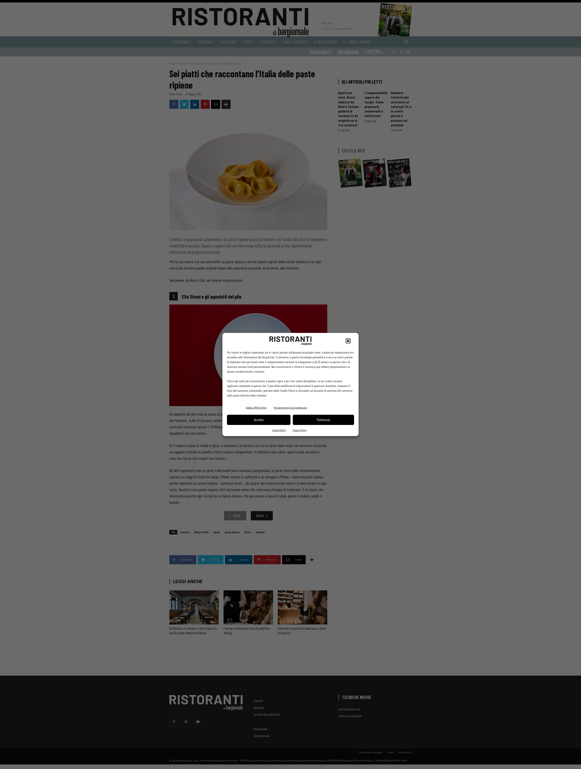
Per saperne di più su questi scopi (290, 407)
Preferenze (323, 420)
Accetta (258, 420)
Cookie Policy (279, 430)
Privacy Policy (300, 430)
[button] (348, 341)
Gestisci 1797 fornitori (256, 407)
